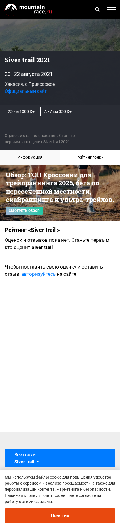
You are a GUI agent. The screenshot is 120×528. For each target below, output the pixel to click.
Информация (30, 157)
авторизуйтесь (38, 274)
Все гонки (25, 458)
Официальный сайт (26, 91)
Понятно (60, 515)
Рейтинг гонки (90, 157)
